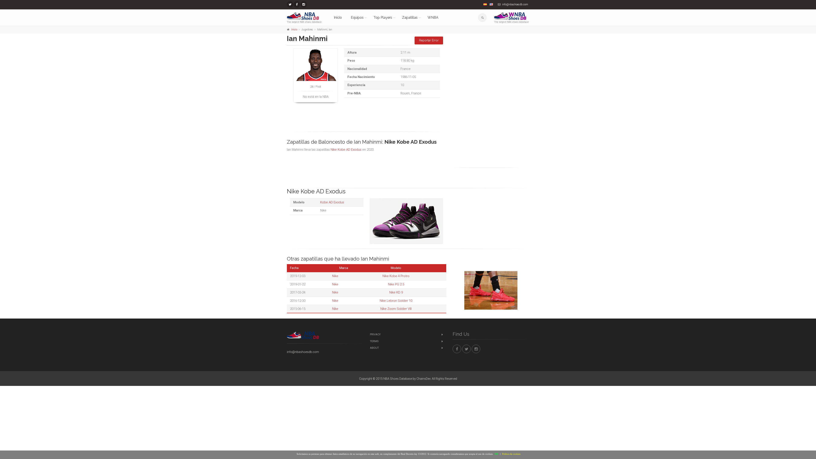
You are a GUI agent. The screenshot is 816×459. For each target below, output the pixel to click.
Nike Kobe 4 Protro (395, 276)
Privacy (375, 334)
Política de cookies (511, 454)
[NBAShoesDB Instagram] (303, 4)
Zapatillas (410, 18)
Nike (335, 276)
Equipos (357, 18)
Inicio (338, 18)
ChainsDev (423, 378)
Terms (374, 341)
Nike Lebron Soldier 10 (396, 301)
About (374, 347)
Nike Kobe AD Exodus (346, 150)
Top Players (383, 18)
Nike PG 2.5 (396, 284)
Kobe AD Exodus (332, 202)
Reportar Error (429, 40)
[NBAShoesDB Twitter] (290, 4)
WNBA (433, 18)
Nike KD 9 (396, 292)
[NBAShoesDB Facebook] (297, 4)
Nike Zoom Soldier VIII (396, 309)
